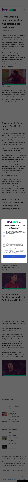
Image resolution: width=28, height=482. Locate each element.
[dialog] (14, 241)
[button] (14, 239)
